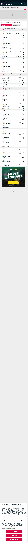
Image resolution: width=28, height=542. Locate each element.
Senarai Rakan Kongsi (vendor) (8, 528)
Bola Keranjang (7, 22)
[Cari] (22, 4)
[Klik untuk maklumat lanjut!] (13, 33)
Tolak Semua (14, 535)
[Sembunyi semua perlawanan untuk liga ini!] (25, 29)
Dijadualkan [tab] (16, 25)
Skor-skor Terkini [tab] (6, 25)
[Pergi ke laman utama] (8, 4)
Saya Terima (14, 531)
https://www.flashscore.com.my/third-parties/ (12, 518)
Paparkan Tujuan (14, 539)
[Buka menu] (25, 4)
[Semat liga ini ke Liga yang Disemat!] (16, 29)
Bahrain (17, 22)
